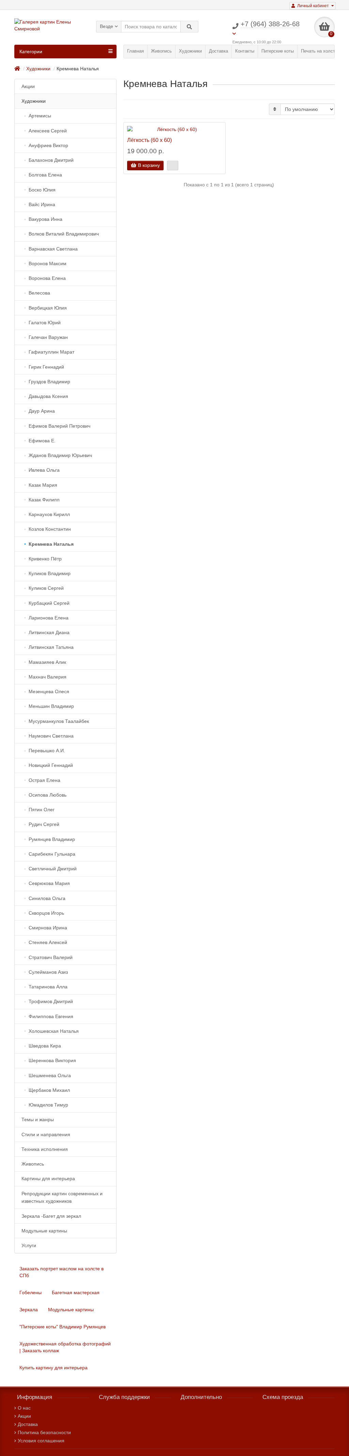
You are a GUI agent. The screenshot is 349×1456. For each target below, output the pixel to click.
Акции (24, 1416)
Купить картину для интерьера (53, 1367)
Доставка (218, 51)
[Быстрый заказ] (172, 165)
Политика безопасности (44, 1432)
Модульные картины (71, 1309)
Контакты (244, 51)
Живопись (161, 51)
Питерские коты (277, 51)
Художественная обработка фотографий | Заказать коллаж (65, 1347)
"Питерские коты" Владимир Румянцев (62, 1326)
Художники (190, 51)
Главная (135, 51)
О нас (24, 1408)
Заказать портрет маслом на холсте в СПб (61, 1272)
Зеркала (28, 1309)
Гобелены (30, 1292)
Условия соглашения (41, 1440)
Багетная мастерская (76, 1292)
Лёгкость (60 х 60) (149, 140)
